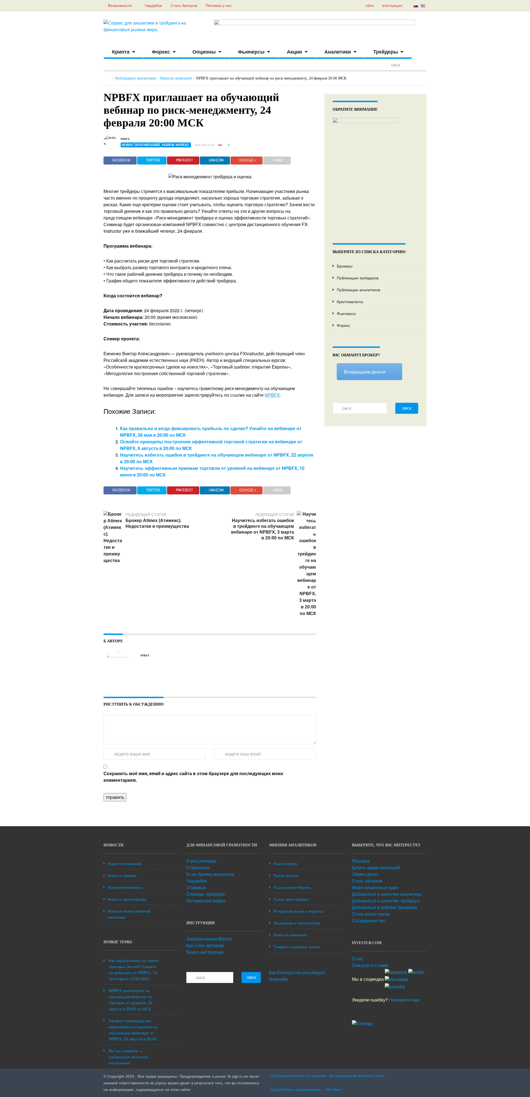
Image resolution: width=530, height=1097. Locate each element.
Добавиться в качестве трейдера (386, 900)
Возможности (120, 5)
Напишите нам (404, 1000)
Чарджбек (196, 881)
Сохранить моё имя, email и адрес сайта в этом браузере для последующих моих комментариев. (193, 776)
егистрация (392, 5)
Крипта (120, 52)
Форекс (161, 52)
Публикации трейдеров (357, 277)
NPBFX (124, 139)
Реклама (361, 861)
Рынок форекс (176, 145)
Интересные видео (206, 900)
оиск (406, 408)
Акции (294, 52)
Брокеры (345, 266)
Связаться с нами (370, 965)
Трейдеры (385, 52)
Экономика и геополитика (296, 923)
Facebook (121, 160)
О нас (358, 958)
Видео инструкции (205, 952)
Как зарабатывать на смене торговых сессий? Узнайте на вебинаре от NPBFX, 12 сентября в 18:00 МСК (134, 969)
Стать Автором (184, 5)
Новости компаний (176, 78)
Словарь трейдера (205, 894)
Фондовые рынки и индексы (298, 911)
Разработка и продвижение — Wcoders (306, 1089)
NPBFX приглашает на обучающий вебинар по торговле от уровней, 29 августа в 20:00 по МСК (130, 999)
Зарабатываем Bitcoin (209, 939)
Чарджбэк (153, 5)
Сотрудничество (368, 920)
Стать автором (367, 881)
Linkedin (216, 160)
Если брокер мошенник (210, 874)
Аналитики (337, 52)
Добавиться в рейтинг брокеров (384, 907)
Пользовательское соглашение (299, 1076)
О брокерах (198, 867)
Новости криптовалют (127, 899)
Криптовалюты (350, 301)
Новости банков (122, 875)
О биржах (196, 887)
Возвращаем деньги (364, 372)
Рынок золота (285, 875)
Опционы (204, 52)
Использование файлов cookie (357, 1076)
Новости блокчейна (125, 887)
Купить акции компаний (376, 867)
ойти (369, 5)
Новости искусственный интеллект (129, 914)
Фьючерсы (251, 52)
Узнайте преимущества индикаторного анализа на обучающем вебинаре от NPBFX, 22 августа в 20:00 (133, 1030)
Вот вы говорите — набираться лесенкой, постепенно (129, 1057)
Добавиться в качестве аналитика (387, 894)
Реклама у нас (219, 5)
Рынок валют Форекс (292, 887)
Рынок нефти (285, 863)
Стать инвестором (370, 914)
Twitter (153, 160)
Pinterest (184, 160)
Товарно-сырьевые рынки (296, 946)
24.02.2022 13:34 (204, 145)
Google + (247, 160)
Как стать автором (205, 945)
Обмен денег (365, 874)
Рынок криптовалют (291, 899)
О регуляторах (201, 861)
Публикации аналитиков (135, 78)
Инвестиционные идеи (375, 887)
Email (278, 160)
